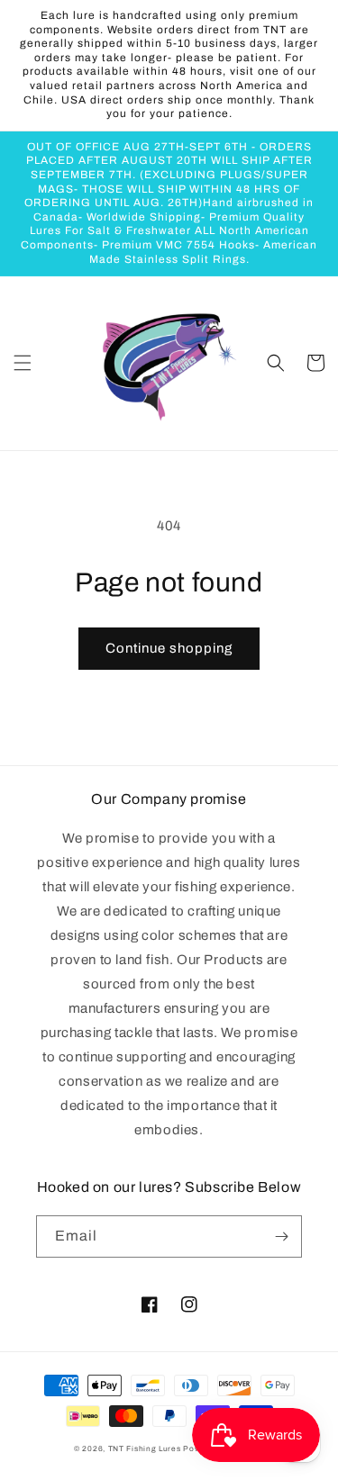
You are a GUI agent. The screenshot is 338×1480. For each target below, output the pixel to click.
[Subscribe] (281, 1236)
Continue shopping (169, 648)
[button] (22, 363)
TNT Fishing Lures (144, 1449)
